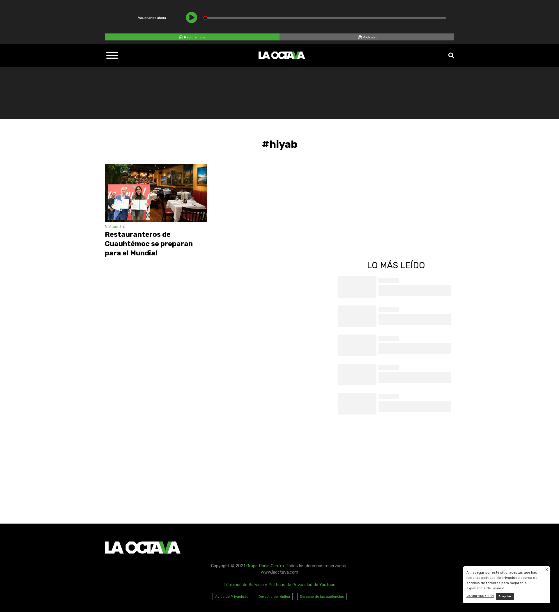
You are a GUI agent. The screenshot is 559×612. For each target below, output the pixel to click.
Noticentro (115, 226)
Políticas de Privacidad (290, 584)
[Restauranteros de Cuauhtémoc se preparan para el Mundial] (156, 193)
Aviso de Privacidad (232, 597)
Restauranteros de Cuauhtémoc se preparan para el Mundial (149, 243)
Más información (480, 596)
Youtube (327, 584)
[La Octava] (282, 55)
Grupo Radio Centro (265, 565)
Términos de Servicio (244, 584)
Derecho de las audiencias (322, 597)
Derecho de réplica (274, 597)
